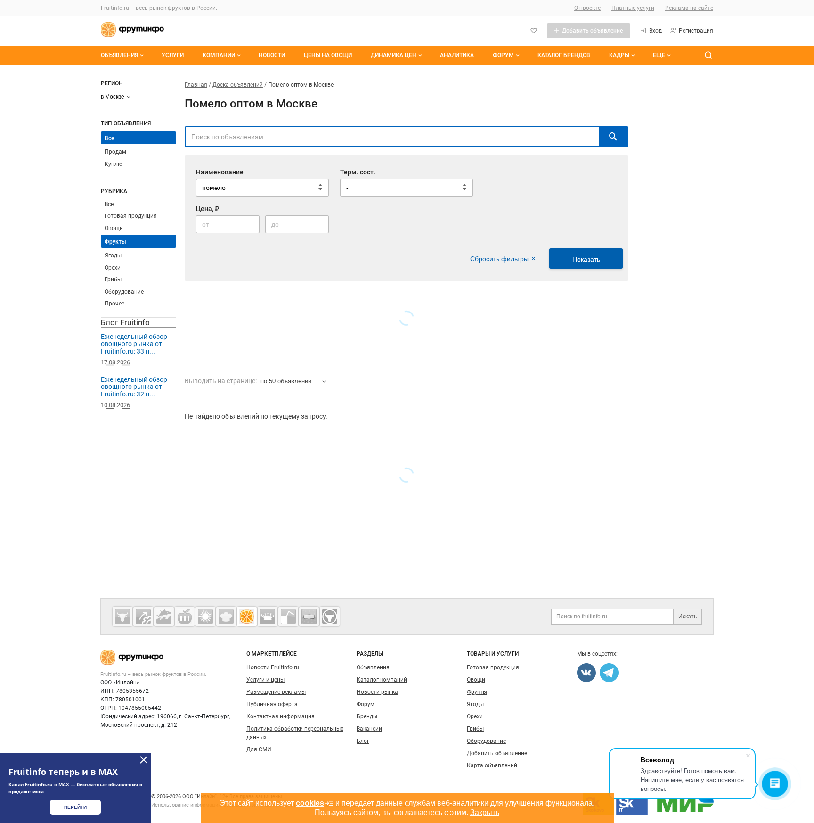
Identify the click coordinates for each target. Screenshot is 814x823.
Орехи (113, 267)
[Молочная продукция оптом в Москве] (267, 616)
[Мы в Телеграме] (609, 672)
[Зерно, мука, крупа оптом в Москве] (205, 616)
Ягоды (113, 255)
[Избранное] (533, 30)
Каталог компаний (382, 679)
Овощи (114, 228)
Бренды (367, 716)
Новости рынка (377, 692)
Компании (219, 55)
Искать (687, 616)
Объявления (119, 55)
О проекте (587, 8)
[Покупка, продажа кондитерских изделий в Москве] (226, 616)
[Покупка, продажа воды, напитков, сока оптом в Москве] (288, 616)
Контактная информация (280, 716)
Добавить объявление (497, 753)
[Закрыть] (143, 760)
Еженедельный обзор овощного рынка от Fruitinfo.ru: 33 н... (134, 344)
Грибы (113, 279)
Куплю (113, 164)
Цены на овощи (328, 55)
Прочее (114, 303)
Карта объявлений (492, 765)
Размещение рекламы (276, 692)
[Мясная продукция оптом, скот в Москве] (122, 616)
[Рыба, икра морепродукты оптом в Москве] (163, 616)
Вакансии (369, 728)
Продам (115, 151)
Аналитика (457, 55)
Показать (586, 259)
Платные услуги (632, 8)
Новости (272, 55)
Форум (503, 55)
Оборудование (124, 291)
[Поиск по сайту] (708, 55)
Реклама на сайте (689, 8)
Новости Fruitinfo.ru (272, 667)
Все (109, 204)
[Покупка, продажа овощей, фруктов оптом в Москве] (246, 616)
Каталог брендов (563, 55)
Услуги (173, 55)
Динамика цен (393, 55)
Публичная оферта (272, 704)
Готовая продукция (131, 216)
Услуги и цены (265, 679)
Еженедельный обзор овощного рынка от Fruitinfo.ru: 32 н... (134, 387)
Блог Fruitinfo (125, 322)
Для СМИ (258, 749)
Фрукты (115, 242)
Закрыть (484, 812)
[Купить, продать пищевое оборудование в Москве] (143, 616)
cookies (310, 803)
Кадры (619, 55)
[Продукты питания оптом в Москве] (184, 616)
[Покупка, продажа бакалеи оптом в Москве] (309, 616)
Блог (363, 741)
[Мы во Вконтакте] (586, 672)
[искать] (613, 136)
